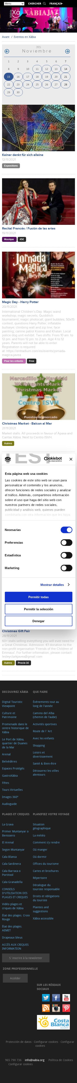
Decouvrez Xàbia (15, 692)
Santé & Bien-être (44, 763)
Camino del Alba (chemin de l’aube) (45, 715)
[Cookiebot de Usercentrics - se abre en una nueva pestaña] (46, 459)
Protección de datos (19, 1042)
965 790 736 (13, 1060)
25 (37, 84)
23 (18, 84)
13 (56, 68)
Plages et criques (15, 814)
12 (46, 68)
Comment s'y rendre (46, 842)
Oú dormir (40, 857)
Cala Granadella (12, 882)
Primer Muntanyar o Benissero (15, 833)
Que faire (40, 692)
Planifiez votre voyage (51, 814)
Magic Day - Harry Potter (20, 302)
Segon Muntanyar (13, 849)
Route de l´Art (42, 731)
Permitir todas (38, 597)
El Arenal (8, 842)
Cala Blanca (9, 857)
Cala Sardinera (11, 864)
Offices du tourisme (46, 864)
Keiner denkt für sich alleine (22, 155)
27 (56, 84)
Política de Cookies (60, 1060)
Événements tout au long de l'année (46, 704)
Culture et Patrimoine (9, 715)
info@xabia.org (34, 1060)
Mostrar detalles (52, 584)
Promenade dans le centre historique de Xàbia (15, 728)
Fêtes (5, 783)
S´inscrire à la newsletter (25, 958)
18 (37, 76)
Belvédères (9, 761)
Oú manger (40, 849)
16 (18, 76)
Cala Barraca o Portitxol (11, 873)
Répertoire (40, 878)
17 (27, 76)
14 (65, 68)
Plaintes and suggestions (41, 909)
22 (8, 84)
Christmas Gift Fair (16, 631)
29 (8, 92)
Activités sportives (45, 724)
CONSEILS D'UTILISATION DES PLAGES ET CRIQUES (15, 893)
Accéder (15, 978)
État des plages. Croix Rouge (16, 917)
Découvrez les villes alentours (46, 773)
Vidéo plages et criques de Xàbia (12, 906)
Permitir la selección (38, 609)
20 (56, 76)
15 (8, 76)
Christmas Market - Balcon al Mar (27, 424)
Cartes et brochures (46, 871)
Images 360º (10, 797)
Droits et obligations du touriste (46, 898)
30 (18, 92)
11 (37, 68)
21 (65, 76)
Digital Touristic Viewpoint (12, 704)
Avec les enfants (43, 738)
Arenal (6, 754)
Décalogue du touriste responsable (46, 887)
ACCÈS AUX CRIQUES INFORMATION (15, 947)
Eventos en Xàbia (25, 37)
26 (46, 84)
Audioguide (9, 804)
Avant (5, 37)
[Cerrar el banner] (70, 459)
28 (65, 84)
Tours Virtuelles (12, 790)
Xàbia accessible (43, 918)
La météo (39, 835)
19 (46, 76)
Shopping (39, 745)
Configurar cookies (46, 1042)
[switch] (66, 542)
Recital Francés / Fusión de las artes (28, 229)
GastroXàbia (10, 775)
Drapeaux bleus (12, 937)
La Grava (7, 824)
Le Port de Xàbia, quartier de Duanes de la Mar (14, 743)
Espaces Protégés (13, 768)
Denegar (38, 621)
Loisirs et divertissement (43, 754)
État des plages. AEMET (12, 928)
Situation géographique (42, 826)
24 (27, 84)
